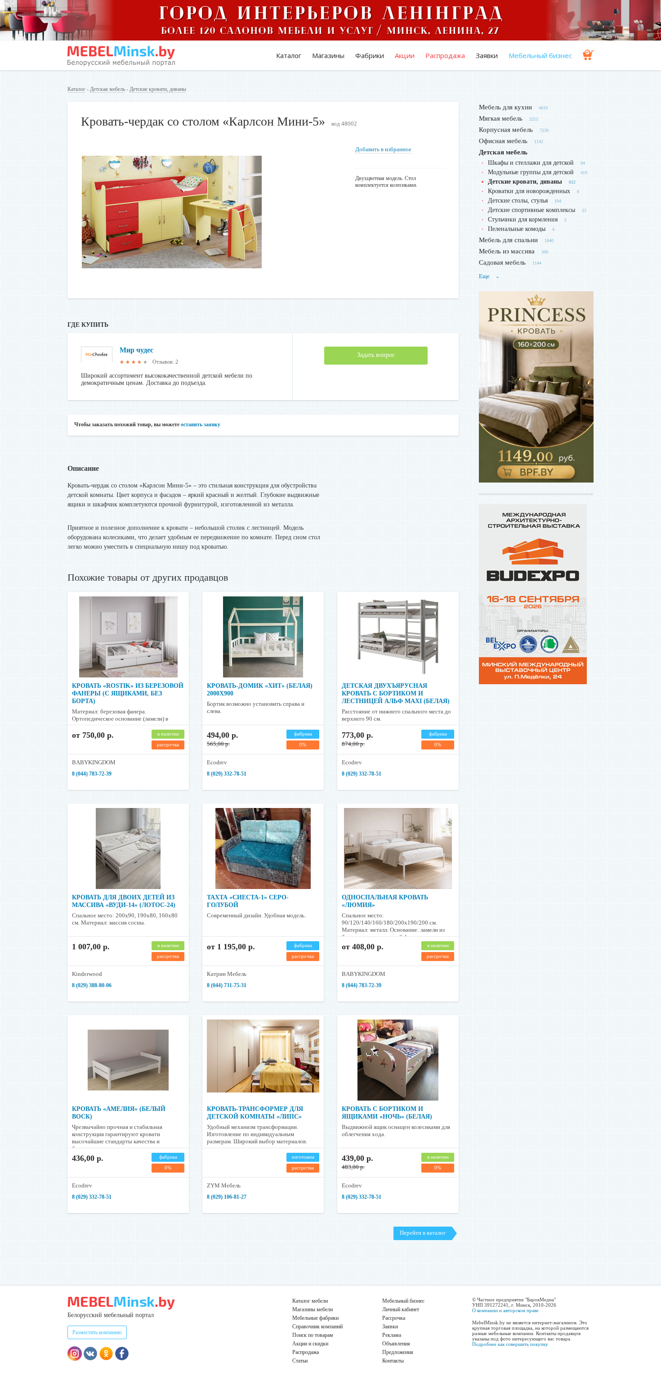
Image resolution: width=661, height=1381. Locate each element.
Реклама (391, 1335)
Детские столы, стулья (518, 200)
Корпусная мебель (506, 129)
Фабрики (369, 55)
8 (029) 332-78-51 (226, 774)
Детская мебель (107, 89)
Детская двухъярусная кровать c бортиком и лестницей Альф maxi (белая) (396, 693)
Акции (405, 55)
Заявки (487, 55)
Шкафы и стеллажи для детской (531, 162)
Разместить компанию (97, 1332)
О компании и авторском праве (505, 1310)
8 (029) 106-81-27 (226, 1197)
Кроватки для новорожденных (529, 191)
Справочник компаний (317, 1326)
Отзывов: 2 (165, 362)
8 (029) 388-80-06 (92, 985)
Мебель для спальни (508, 240)
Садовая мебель (502, 262)
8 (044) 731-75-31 (226, 985)
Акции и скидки (310, 1343)
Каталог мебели (310, 1301)
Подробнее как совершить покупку (510, 1344)
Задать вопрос (376, 355)
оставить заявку (200, 424)
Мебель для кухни (505, 107)
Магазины (328, 55)
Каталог (288, 55)
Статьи (300, 1361)
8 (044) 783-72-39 (92, 774)
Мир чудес (136, 350)
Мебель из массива (507, 251)
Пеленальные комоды (516, 229)
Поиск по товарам (312, 1335)
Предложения (397, 1352)
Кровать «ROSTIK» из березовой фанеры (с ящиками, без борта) (127, 693)
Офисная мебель (503, 140)
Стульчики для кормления (523, 219)
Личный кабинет (400, 1309)
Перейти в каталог (423, 1232)
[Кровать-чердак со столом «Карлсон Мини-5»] (172, 281)
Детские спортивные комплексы (531, 210)
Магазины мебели (312, 1309)
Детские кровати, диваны (158, 89)
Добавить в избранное (383, 149)
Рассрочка (393, 1318)
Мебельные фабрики (315, 1318)
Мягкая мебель (501, 118)
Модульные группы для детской (531, 172)
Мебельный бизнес (540, 55)
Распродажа (445, 55)
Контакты (393, 1361)
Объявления (396, 1343)
